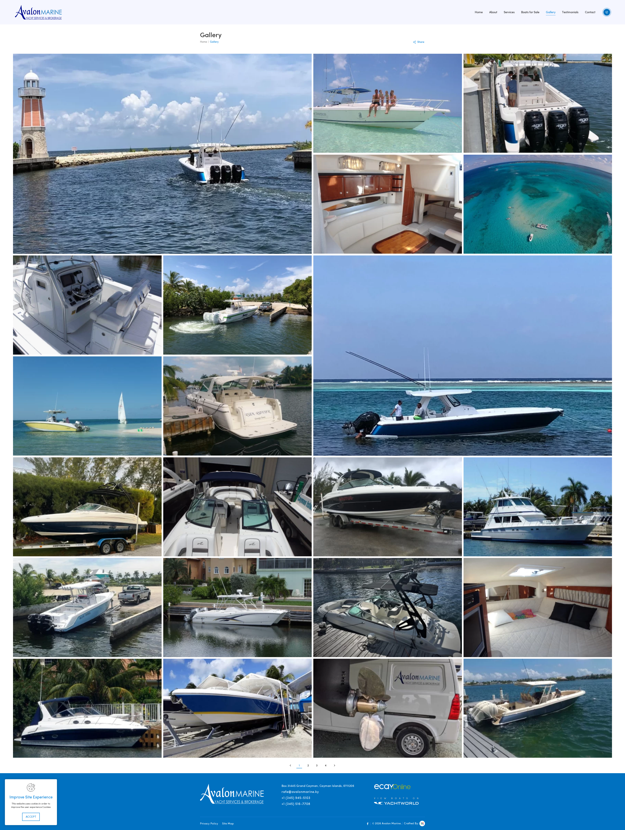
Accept (31, 816)
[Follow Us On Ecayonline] (392, 786)
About (493, 12)
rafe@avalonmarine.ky (300, 792)
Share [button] (420, 41)
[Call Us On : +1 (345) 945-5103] (607, 12)
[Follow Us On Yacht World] (396, 800)
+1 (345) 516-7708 (296, 804)
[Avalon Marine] (38, 12)
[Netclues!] (422, 823)
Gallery (551, 12)
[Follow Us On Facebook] (367, 823)
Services (509, 12)
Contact (590, 12)
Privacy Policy (209, 823)
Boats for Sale (530, 12)
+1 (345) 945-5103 (296, 798)
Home (479, 12)
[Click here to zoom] (162, 154)
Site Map (228, 823)
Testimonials (570, 12)
